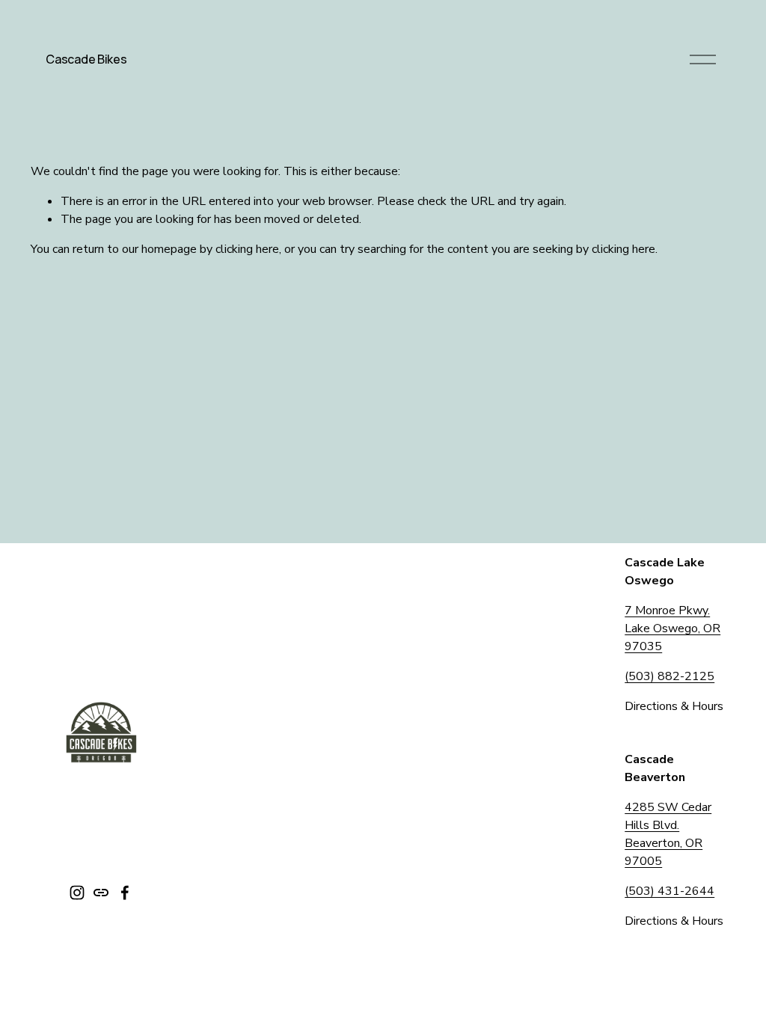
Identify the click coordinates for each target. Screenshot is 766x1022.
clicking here (247, 249)
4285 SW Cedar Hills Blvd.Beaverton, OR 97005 (668, 834)
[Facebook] (124, 892)
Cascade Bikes (86, 59)
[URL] (101, 892)
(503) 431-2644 (669, 891)
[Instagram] (77, 892)
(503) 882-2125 (669, 676)
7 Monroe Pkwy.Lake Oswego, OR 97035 (672, 628)
